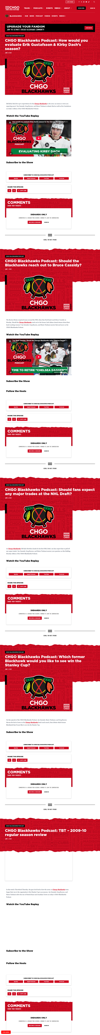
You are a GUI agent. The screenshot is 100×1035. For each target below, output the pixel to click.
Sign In (92, 8)
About (67, 8)
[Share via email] (14, 190)
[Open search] (94, 2)
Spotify (16, 178)
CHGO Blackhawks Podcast (15, 35)
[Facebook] (79, 2)
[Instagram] (84, 2)
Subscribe (81, 8)
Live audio (5, 1032)
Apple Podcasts (31, 178)
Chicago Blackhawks (40, 103)
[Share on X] (9, 190)
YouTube (46, 178)
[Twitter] (81, 2)
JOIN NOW (89, 28)
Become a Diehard (35, 222)
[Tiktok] (89, 2)
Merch (57, 8)
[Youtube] (86, 2)
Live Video (70, 2)
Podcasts (37, 8)
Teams (27, 8)
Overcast (61, 178)
